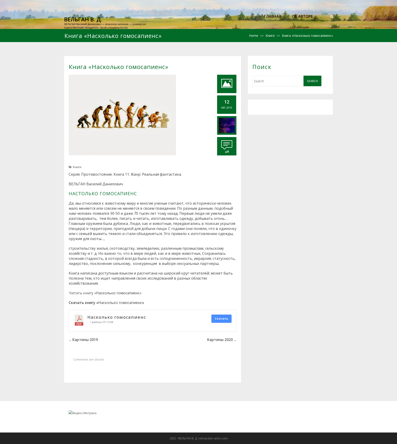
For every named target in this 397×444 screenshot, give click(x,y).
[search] (331, 16)
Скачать (221, 318)
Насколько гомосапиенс (116, 317)
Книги (270, 35)
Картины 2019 (85, 339)
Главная (272, 16)
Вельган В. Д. (83, 19)
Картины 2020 (220, 339)
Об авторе (302, 16)
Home (253, 35)
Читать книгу (81, 292)
